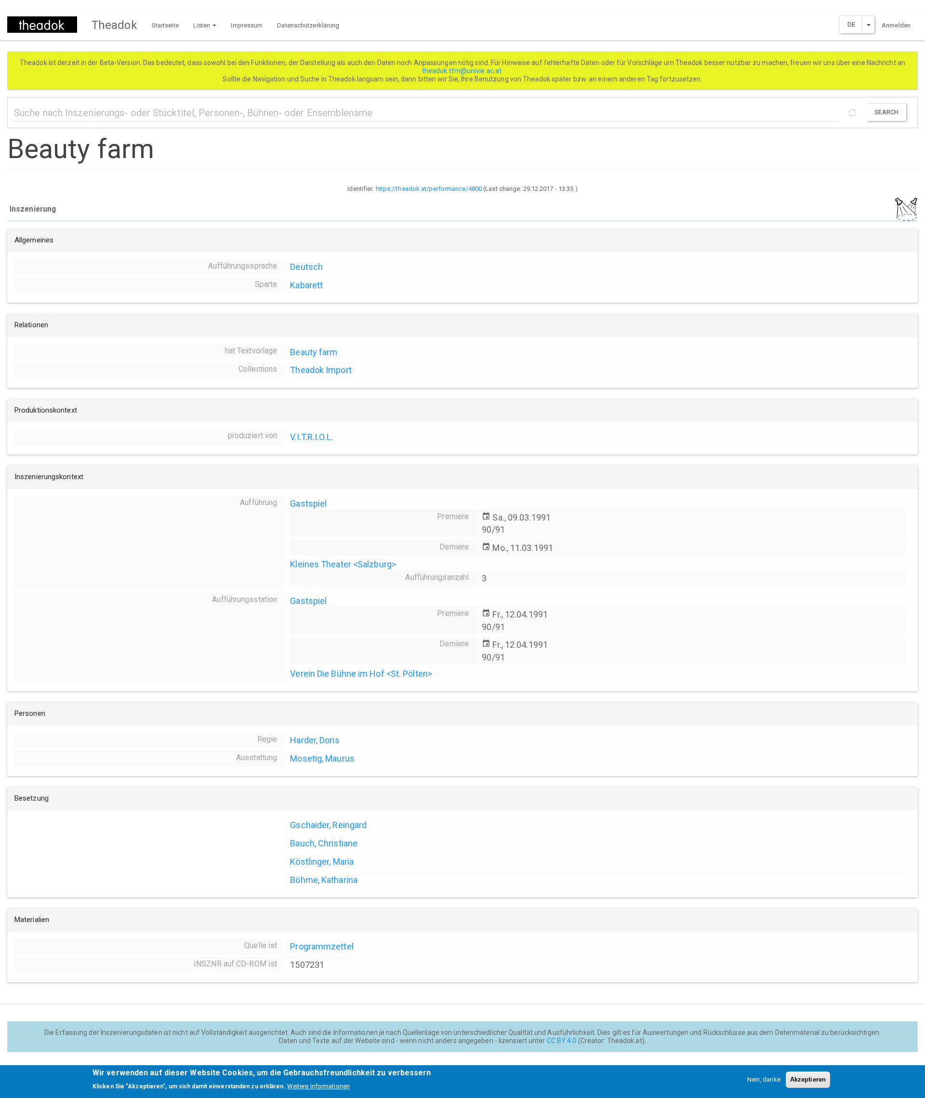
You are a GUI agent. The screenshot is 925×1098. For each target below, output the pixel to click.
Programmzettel (321, 946)
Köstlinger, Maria (322, 862)
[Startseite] (45, 24)
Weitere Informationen (318, 1086)
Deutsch (306, 267)
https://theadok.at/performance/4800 (429, 188)
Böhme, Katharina (323, 880)
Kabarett (306, 285)
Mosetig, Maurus (322, 758)
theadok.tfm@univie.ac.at (462, 71)
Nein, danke (763, 1079)
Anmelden (896, 25)
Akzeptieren (808, 1079)
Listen (202, 25)
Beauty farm (313, 352)
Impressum (247, 25)
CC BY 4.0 (562, 1040)
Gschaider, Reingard (328, 825)
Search (886, 112)
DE (851, 24)
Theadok (114, 25)
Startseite (165, 25)
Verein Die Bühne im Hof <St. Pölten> (361, 674)
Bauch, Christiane (323, 843)
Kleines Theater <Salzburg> (343, 564)
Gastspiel (308, 503)
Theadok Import (320, 370)
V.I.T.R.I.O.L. (311, 437)
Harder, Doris (314, 740)
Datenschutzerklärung (308, 25)
